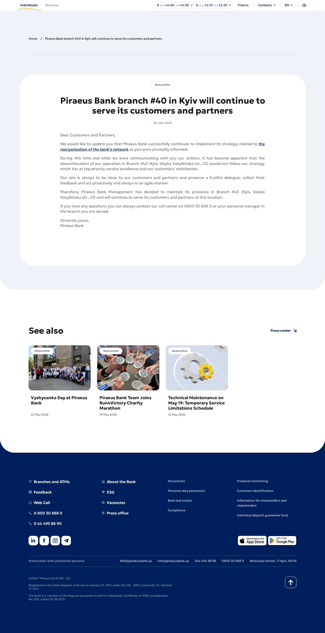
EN (287, 5)
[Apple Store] (252, 541)
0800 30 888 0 (233, 561)
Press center (281, 331)
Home (33, 39)
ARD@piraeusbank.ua (136, 561)
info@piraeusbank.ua (173, 561)
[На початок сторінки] (290, 582)
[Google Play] (282, 541)
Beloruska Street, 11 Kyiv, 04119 (273, 561)
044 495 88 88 (205, 561)
